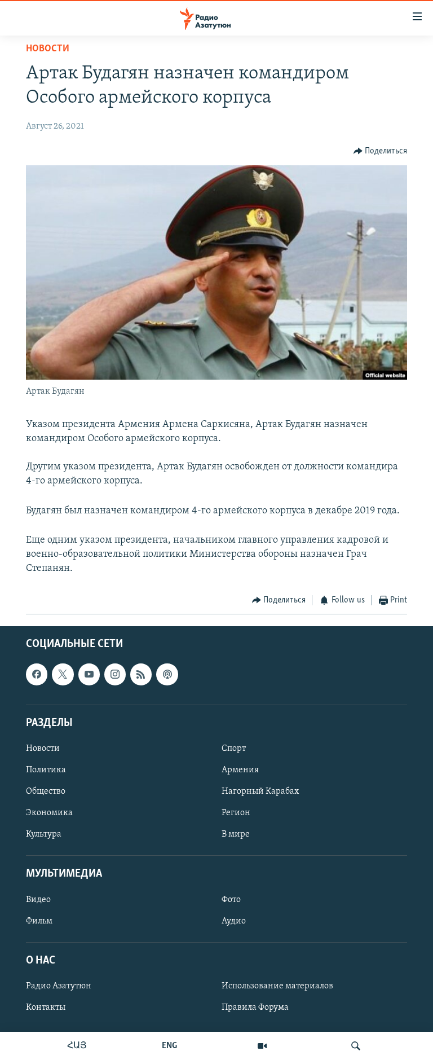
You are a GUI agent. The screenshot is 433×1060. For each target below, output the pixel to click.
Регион (236, 812)
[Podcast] (167, 674)
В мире (236, 834)
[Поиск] (356, 1046)
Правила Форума (255, 1007)
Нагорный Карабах (260, 791)
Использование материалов (277, 986)
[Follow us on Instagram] (115, 674)
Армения (240, 770)
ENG (169, 1045)
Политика (46, 770)
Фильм (39, 920)
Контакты (45, 1007)
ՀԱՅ (77, 1045)
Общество (45, 791)
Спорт (234, 748)
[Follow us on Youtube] (89, 674)
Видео (38, 899)
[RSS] (141, 674)
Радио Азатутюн (58, 986)
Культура (43, 834)
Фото (231, 899)
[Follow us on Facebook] (36, 674)
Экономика (49, 812)
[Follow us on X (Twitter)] (62, 674)
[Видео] (262, 1046)
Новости (47, 49)
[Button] (381, 151)
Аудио (234, 920)
